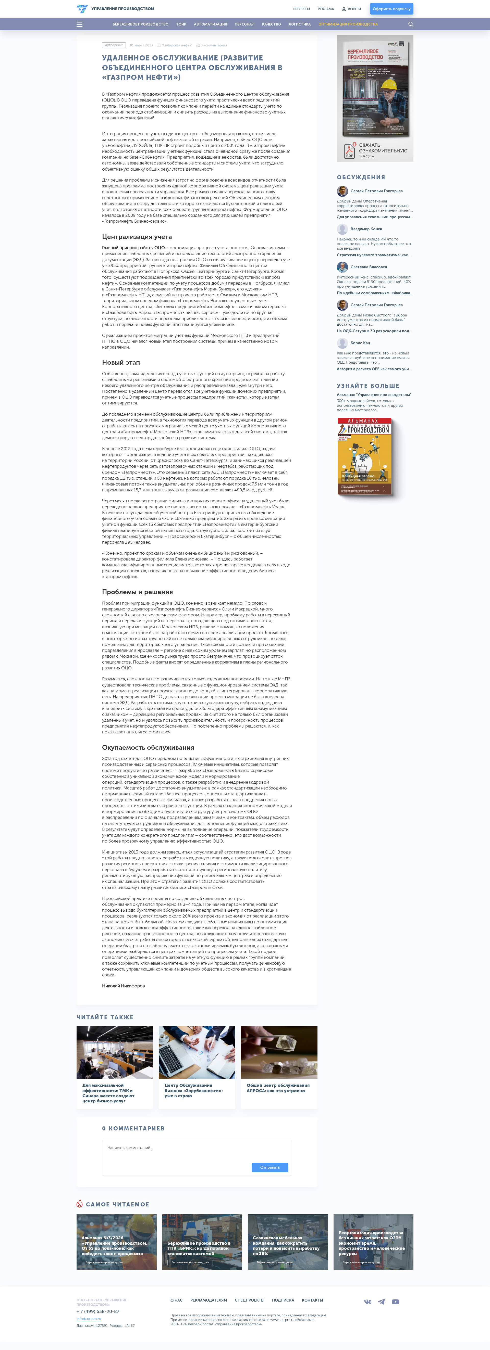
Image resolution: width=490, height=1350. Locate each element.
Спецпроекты (249, 1300)
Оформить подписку (392, 9)
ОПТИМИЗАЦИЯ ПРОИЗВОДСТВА (348, 24)
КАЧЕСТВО (271, 24)
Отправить (270, 1167)
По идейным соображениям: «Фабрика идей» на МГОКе (389, 293)
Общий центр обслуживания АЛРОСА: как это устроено (278, 1088)
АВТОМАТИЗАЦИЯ (210, 24)
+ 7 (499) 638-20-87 (98, 1311)
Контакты (312, 1300)
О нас (176, 1300)
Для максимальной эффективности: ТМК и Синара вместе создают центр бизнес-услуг (108, 1093)
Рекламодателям (208, 1300)
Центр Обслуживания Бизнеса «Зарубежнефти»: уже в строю (194, 1090)
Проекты (301, 9)
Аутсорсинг (114, 45)
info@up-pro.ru (89, 1319)
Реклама (326, 9)
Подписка (283, 1300)
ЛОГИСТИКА (300, 24)
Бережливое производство (104, 1262)
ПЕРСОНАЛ (244, 24)
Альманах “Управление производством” (374, 394)
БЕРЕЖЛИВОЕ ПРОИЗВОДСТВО (140, 24)
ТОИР (181, 24)
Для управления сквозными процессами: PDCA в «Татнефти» (394, 217)
